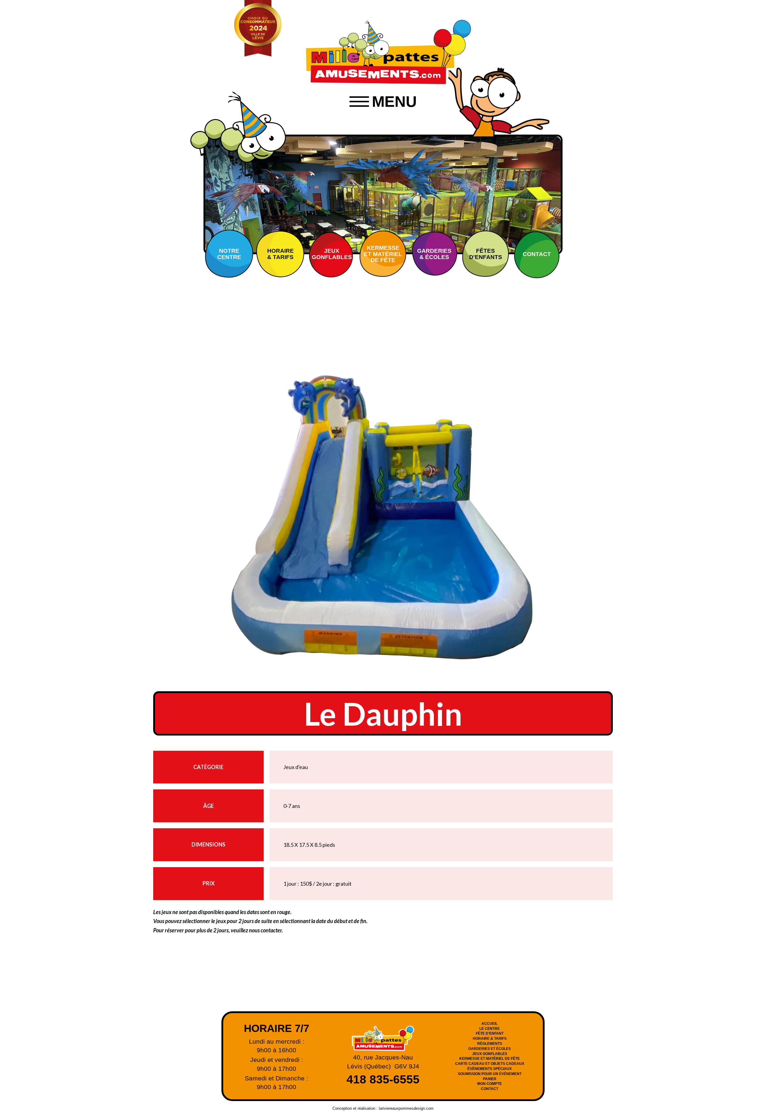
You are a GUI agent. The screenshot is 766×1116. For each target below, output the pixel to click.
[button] (383, 102)
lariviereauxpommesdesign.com (406, 1108)
